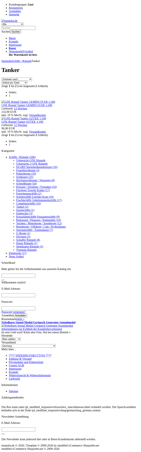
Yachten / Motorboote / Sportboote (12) (39, 223)
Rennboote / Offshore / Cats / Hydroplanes (41, 226)
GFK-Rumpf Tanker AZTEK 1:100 (22, 121)
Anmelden (20, 315)
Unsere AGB (16, 365)
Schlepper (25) (24, 177)
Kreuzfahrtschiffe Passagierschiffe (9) (38, 216)
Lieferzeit (14, 378)
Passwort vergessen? (13, 311)
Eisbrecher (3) (24, 213)
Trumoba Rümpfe (26, 249)
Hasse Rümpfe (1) (26, 243)
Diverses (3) (23, 236)
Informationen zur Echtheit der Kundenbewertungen (31, 329)
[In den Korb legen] (2, 280)
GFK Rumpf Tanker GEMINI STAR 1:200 (26, 105)
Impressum (15, 44)
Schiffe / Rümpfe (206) (22, 157)
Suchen (16, 31)
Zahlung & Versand (20, 358)
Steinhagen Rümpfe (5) (29, 246)
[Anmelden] (2, 434)
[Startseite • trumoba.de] (9, 20)
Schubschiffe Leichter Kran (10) (35, 196)
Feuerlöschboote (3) (27, 170)
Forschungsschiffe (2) (28, 193)
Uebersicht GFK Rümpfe (31, 160)
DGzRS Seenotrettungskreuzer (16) (36, 167)
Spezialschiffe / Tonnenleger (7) (34, 230)
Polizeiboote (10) (26, 173)
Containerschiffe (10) (28, 203)
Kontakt (13, 41)
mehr (20, 319)
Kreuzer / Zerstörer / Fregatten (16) (36, 186)
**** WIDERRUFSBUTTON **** (30, 355)
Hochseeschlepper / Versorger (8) (35, 180)
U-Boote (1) (23, 233)
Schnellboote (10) (26, 183)
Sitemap (13, 391)
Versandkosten (37, 115)
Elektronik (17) (17, 253)
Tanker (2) (22, 206)
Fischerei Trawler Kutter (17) (33, 190)
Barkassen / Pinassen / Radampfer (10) (38, 220)
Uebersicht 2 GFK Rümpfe (32, 163)
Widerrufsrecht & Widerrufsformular (30, 375)
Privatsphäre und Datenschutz (26, 362)
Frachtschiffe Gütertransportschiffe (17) (39, 200)
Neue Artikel (16, 256)
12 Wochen (20, 108)
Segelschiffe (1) (25, 210)
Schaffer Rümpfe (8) (28, 239)
